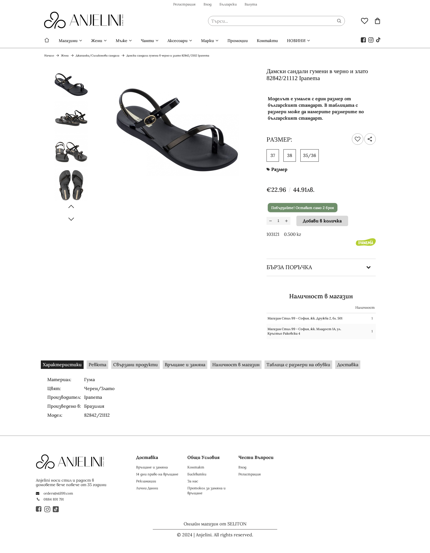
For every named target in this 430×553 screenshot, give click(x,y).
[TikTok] (378, 39)
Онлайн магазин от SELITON (215, 524)
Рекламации (146, 481)
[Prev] (71, 206)
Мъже (121, 40)
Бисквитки (196, 474)
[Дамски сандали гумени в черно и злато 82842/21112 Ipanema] (71, 84)
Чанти (147, 40)
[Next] (71, 218)
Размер (279, 169)
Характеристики (62, 364)
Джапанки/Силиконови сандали (97, 55)
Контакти (267, 40)
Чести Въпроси (255, 457)
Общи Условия (203, 457)
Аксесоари (177, 40)
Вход (208, 4)
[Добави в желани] (358, 139)
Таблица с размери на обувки (298, 364)
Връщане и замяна (185, 364)
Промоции (237, 40)
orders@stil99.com (58, 493)
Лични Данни (147, 488)
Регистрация (184, 4)
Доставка (347, 364)
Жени (96, 40)
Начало (46, 41)
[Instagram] (371, 39)
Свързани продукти (135, 364)
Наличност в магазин (236, 364)
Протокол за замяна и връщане (206, 490)
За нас (192, 481)
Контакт (195, 467)
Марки (207, 40)
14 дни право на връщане (157, 474)
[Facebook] (363, 39)
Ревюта (97, 364)
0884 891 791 (54, 499)
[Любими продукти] (364, 20)
